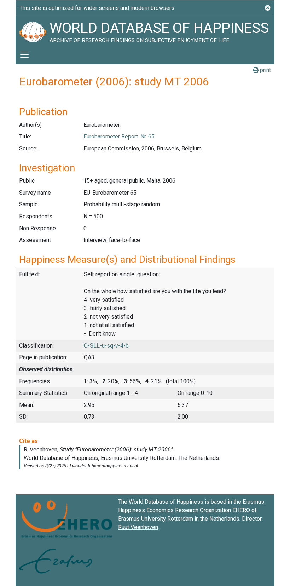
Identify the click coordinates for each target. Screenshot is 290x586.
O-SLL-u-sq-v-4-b (106, 345)
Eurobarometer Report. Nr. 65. (119, 136)
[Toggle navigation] (24, 54)
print (265, 70)
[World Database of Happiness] (33, 30)
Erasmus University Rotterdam (155, 518)
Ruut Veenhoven (138, 527)
